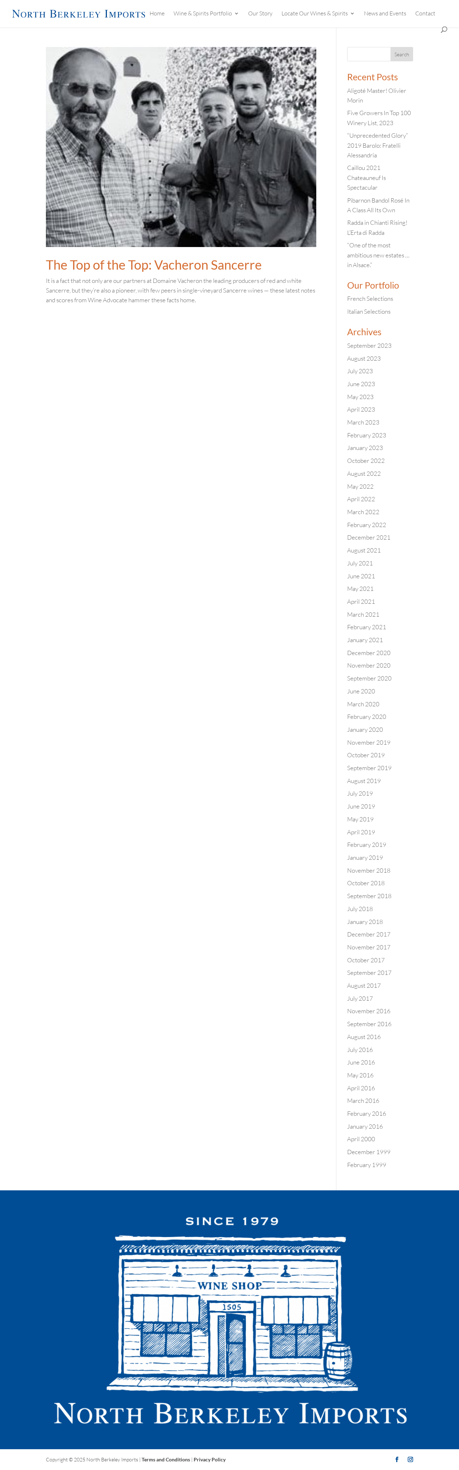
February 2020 (366, 716)
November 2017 (369, 947)
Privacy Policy (210, 1459)
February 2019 (366, 844)
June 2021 (361, 576)
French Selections (370, 298)
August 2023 (364, 358)
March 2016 (363, 1100)
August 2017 (364, 985)
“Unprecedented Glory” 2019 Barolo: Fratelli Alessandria (377, 145)
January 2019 (365, 857)
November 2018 (369, 870)
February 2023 (366, 435)
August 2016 (364, 1036)
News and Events (385, 14)
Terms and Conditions (166, 1459)
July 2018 (360, 908)
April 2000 (361, 1139)
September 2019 (369, 768)
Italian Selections (369, 311)
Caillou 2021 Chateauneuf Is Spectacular (366, 177)
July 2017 (360, 998)
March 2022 (363, 512)
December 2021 (369, 537)
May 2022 (360, 486)
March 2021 (363, 614)
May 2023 (360, 396)
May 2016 (360, 1075)
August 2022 (364, 473)
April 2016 (361, 1088)
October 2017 (366, 960)
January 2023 (365, 447)
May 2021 (360, 588)
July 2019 (360, 793)
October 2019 (366, 755)
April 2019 (361, 832)
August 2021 (364, 550)
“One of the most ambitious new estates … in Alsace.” (378, 254)
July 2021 (360, 563)
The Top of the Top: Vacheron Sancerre (154, 264)
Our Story (260, 14)
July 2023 (360, 371)
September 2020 (369, 678)
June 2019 (361, 806)
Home (157, 14)
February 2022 (366, 524)
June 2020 (361, 691)
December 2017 (369, 934)
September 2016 (369, 1024)
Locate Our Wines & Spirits (314, 14)
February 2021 (366, 627)
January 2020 (365, 729)
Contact (425, 14)
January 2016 (365, 1126)
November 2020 (369, 665)
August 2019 (364, 780)
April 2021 (361, 601)
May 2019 (360, 819)
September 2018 (369, 896)
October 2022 (366, 460)
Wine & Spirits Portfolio (203, 14)
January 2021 (365, 640)
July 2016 (360, 1049)
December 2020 (369, 652)
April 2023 (361, 409)
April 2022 (361, 499)
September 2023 (369, 345)
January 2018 (365, 921)
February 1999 (366, 1164)
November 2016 (369, 1011)
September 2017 (369, 972)
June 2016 (361, 1062)
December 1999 (369, 1152)
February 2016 (366, 1113)
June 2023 (361, 384)
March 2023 (363, 422)
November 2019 (369, 742)
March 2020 (363, 704)
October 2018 (366, 883)
